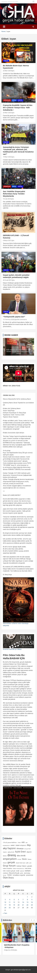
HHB (4, 871)
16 (32, 902)
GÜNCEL (6, 60)
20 (18, 905)
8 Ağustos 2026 (9, 950)
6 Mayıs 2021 (7, 240)
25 (9, 908)
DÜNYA (14, 100)
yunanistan (29, 875)
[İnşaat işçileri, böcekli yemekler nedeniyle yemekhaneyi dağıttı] (18, 262)
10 (5, 902)
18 (9, 905)
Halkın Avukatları (7, 868)
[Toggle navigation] (4, 26)
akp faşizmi (9, 848)
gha (13, 71)
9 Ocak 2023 (7, 199)
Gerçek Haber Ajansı (20, 863)
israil (17, 871)
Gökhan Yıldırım (21, 866)
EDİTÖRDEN (8, 940)
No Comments (22, 319)
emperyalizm (10, 859)
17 (5, 905)
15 (27, 902)
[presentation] (31, 920)
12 (14, 902)
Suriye (4, 875)
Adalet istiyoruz (21, 845)
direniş (11, 855)
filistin (24, 859)
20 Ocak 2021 (7, 280)
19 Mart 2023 (7, 157)
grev (30, 863)
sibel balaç (27, 873)
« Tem (5, 913)
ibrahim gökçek (10, 871)
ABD (23, 842)
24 (5, 908)
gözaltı (29, 866)
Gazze (5, 863)
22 (27, 905)
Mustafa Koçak (14, 873)
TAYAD (9, 875)
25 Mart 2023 (7, 112)
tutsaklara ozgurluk (19, 875)
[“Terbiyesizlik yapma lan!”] (18, 303)
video (12, 270)
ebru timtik (21, 856)
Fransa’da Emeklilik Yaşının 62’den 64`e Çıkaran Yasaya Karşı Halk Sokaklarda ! (17, 107)
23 (32, 905)
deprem (29, 852)
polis (21, 873)
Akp (29, 845)
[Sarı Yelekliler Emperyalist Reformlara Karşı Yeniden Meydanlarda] (18, 178)
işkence (22, 871)
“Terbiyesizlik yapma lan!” (14, 317)
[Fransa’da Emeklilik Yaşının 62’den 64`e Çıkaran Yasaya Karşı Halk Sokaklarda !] (18, 92)
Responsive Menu (33, 1)
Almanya (19, 848)
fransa (29, 859)
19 (14, 905)
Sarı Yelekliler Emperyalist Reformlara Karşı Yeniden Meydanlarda (14, 193)
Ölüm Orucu (8, 877)
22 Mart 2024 (7, 71)
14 (23, 902)
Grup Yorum (9, 865)
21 (23, 905)
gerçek (11, 862)
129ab (19, 842)
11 (9, 902)
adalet (13, 845)
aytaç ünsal (11, 852)
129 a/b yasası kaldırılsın (10, 842)
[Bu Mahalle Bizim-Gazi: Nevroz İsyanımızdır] (18, 52)
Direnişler (7, 100)
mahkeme (5, 873)
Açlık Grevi (20, 851)
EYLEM (19, 859)
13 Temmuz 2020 (8, 319)
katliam (28, 871)
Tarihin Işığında (9, 230)
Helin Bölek (28, 868)
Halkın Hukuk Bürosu (18, 868)
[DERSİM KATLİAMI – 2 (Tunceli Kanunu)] (18, 222)
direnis (5, 856)
